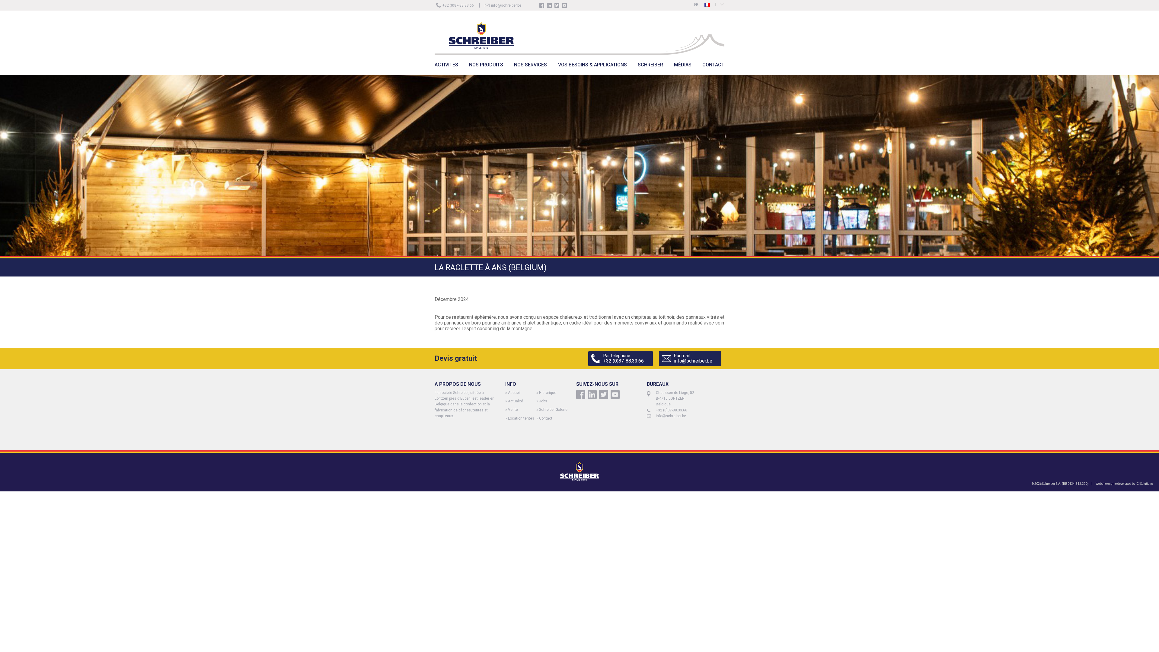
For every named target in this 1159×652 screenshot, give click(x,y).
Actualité (515, 401)
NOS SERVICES (530, 65)
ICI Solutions (1144, 483)
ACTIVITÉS (446, 65)
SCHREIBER (650, 65)
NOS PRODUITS (486, 65)
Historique (547, 393)
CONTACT (713, 65)
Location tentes (521, 418)
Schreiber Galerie (553, 410)
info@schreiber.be (506, 5)
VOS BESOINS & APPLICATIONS (592, 65)
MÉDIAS (682, 65)
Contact (545, 418)
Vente (513, 410)
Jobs (543, 401)
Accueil (514, 393)
